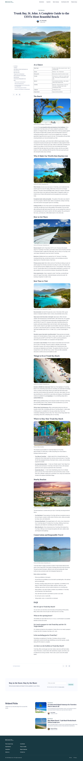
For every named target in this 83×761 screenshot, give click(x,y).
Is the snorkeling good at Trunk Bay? (20, 87)
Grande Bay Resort (39, 470)
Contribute (22, 743)
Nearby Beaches (16, 77)
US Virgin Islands (16, 666)
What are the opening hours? (19, 83)
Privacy (75, 757)
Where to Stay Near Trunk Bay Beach (20, 75)
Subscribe (71, 684)
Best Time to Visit (16, 72)
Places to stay (74, 1)
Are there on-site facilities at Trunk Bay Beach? (22, 89)
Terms (70, 757)
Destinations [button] (41, 1)
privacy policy (61, 686)
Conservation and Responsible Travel (20, 78)
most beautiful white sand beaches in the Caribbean (52, 127)
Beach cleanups (56, 1)
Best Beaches (41, 10)
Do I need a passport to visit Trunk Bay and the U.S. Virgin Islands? (22, 86)
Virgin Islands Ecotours (46, 404)
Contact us (22, 752)
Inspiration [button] (48, 1)
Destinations (8, 746)
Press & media (23, 746)
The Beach (15, 67)
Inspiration (7, 749)
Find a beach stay (9, 743)
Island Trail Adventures (42, 407)
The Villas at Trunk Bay (40, 456)
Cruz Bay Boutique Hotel (41, 464)
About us (7, 752)
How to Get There (16, 70)
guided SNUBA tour (38, 397)
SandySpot (50, 395)
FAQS (15, 80)
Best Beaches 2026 (65, 1)
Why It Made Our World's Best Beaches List (21, 69)
